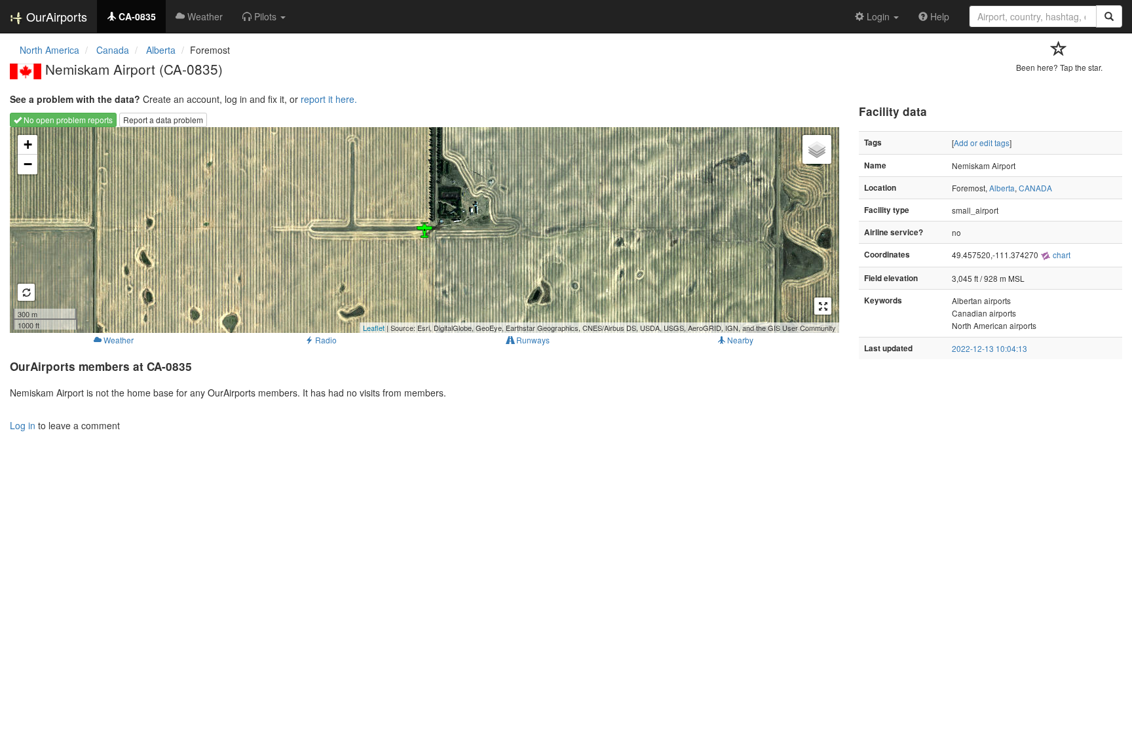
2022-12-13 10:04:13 (989, 348)
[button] (264, 16)
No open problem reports (67, 119)
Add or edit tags (981, 142)
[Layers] (816, 149)
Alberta (1002, 187)
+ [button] (28, 144)
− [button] (28, 164)
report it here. (329, 99)
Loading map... (423, 230)
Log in (22, 425)
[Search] (1109, 16)
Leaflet (374, 327)
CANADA (1035, 187)
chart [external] (1060, 254)
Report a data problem (163, 119)
